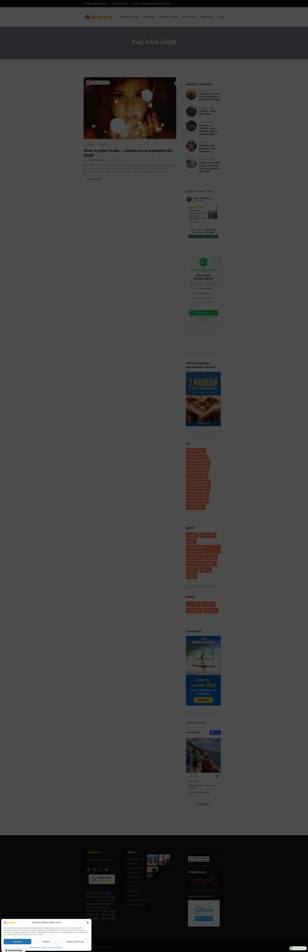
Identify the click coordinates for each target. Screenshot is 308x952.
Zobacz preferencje (75, 942)
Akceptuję (17, 942)
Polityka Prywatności (54, 947)
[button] (88, 922)
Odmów (46, 942)
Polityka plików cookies (38, 947)
